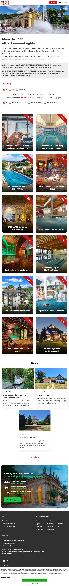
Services (50, 98)
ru (13, 565)
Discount (22, 89)
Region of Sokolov (36, 102)
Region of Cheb (52, 102)
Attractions (51, 94)
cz (7, 565)
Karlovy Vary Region (39, 551)
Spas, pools (27, 98)
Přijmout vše (34, 580)
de (10, 565)
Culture (14, 94)
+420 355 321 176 (8, 543)
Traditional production (13, 98)
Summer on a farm (43, 395)
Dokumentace (3, 576)
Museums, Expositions (36, 94)
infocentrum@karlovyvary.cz (11, 546)
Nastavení (8, 576)
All (7, 89)
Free (13, 89)
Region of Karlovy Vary (19, 102)
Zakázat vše (34, 583)
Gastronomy (39, 98)
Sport (59, 98)
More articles (34, 457)
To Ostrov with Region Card (29, 437)
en (60, 3)
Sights (23, 94)
